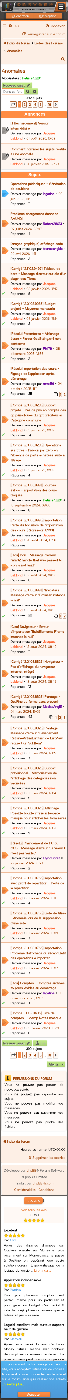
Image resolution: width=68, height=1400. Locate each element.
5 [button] (41, 104)
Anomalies (13, 71)
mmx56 (48, 383)
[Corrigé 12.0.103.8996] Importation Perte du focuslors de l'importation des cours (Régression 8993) (37, 525)
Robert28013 (52, 224)
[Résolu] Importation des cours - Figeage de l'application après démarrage (35, 373)
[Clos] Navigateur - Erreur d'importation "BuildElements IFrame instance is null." (37, 631)
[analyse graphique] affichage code (37, 244)
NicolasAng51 (52, 706)
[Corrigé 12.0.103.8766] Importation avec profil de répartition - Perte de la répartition (37, 883)
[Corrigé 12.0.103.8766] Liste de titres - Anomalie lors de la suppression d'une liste (38, 918)
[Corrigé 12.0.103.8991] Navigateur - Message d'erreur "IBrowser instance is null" (38, 595)
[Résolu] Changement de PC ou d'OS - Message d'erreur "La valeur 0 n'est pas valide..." (38, 848)
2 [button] (25, 104)
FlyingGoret (51, 858)
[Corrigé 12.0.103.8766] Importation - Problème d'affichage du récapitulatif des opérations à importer (38, 953)
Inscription (49, 16)
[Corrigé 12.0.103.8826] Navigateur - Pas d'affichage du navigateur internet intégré (37, 666)
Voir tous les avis (34, 1210)
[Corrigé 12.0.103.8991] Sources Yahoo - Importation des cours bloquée (34, 490)
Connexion (21, 16)
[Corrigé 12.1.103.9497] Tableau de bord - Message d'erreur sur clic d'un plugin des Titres (38, 273)
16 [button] (49, 104)
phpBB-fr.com (43, 1183)
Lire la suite (43, 1270)
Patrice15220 (31, 78)
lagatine (49, 194)
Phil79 (47, 348)
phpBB (31, 1170)
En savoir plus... (13, 1384)
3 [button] (30, 104)
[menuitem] (13, 26)
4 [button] (35, 104)
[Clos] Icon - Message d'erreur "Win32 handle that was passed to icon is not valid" (36, 560)
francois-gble (53, 248)
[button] (13, 104)
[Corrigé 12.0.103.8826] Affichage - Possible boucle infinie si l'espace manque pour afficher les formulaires (38, 813)
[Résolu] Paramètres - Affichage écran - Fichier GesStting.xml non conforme (36, 338)
